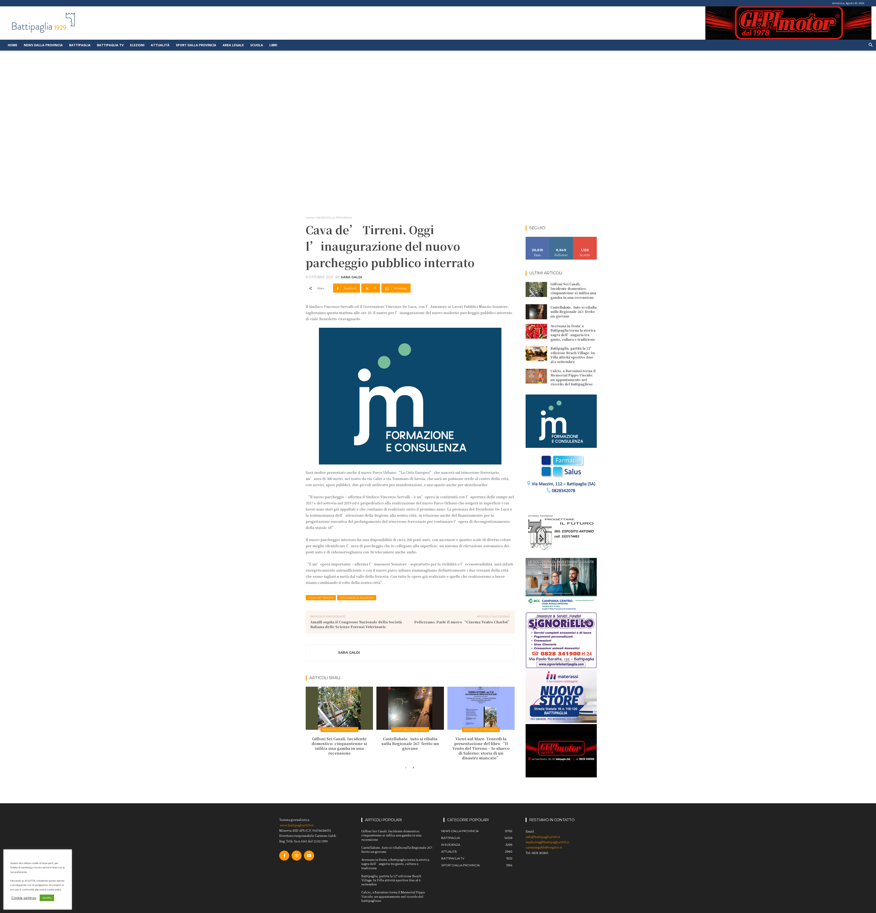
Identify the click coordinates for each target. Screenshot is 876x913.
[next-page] (413, 768)
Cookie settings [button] (23, 898)
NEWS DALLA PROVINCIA (334, 217)
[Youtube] (309, 856)
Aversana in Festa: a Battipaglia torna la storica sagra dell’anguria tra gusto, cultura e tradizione (572, 333)
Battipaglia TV (110, 45)
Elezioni (137, 45)
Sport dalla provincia (196, 45)
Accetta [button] (46, 897)
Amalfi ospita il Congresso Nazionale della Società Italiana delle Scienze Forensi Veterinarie (356, 624)
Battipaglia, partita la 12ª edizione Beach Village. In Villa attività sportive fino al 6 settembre (572, 355)
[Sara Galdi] (322, 653)
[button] (870, 45)
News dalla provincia (43, 45)
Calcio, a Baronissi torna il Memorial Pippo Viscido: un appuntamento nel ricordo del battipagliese (572, 378)
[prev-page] (406, 768)
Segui (561, 238)
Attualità (160, 45)
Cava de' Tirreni (320, 597)
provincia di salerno (357, 597)
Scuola (256, 45)
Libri (273, 45)
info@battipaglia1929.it (543, 837)
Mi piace (537, 238)
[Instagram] (297, 856)
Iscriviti (585, 238)
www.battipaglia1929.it (296, 825)
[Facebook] (284, 856)
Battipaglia (80, 45)
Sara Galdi (351, 277)
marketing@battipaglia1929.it (547, 842)
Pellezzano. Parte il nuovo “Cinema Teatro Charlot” (462, 621)
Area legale (233, 45)
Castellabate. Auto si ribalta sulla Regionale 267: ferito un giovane (410, 743)
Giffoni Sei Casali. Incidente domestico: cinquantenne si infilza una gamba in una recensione (339, 746)
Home (12, 45)
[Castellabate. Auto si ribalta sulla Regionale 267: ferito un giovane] (410, 708)
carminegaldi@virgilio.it (544, 847)
